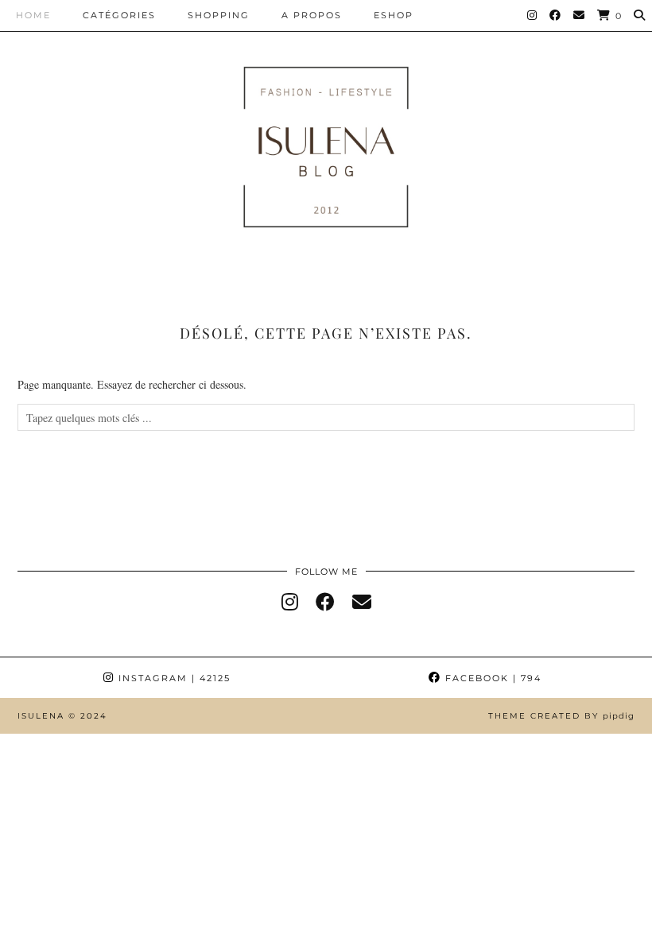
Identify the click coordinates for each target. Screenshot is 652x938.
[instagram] (289, 601)
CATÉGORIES (119, 15)
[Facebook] (555, 15)
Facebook (491, 678)
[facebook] (325, 601)
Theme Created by (561, 716)
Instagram (172, 678)
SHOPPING (219, 15)
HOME (33, 15)
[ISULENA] (326, 143)
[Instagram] (532, 15)
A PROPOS (311, 15)
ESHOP (393, 15)
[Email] (579, 15)
